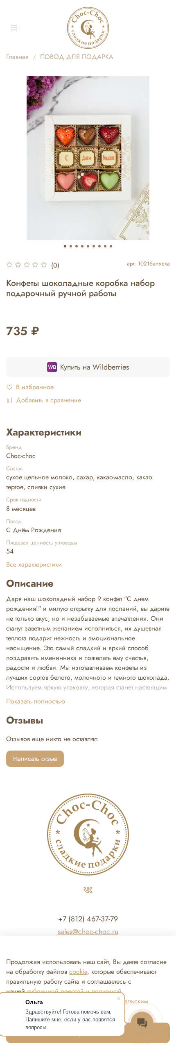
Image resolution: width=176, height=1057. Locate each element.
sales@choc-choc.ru (88, 931)
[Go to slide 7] (99, 246)
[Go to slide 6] (94, 246)
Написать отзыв (35, 758)
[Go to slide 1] (65, 246)
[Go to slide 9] (111, 246)
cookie (78, 971)
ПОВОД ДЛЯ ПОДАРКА (76, 56)
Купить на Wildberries (94, 367)
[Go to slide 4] (82, 246)
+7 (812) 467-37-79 (88, 919)
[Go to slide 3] (76, 246)
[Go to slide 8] (105, 246)
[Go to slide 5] (88, 246)
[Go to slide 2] (71, 246)
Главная (17, 56)
